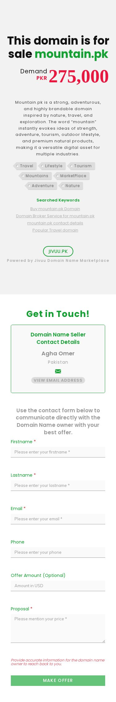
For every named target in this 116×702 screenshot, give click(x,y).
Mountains (37, 175)
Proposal (21, 609)
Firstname (23, 442)
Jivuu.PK (58, 251)
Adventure (43, 185)
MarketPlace (73, 175)
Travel (26, 165)
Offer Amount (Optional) (38, 575)
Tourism (83, 165)
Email (18, 508)
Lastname (23, 475)
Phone (17, 542)
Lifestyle (53, 165)
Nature (73, 185)
